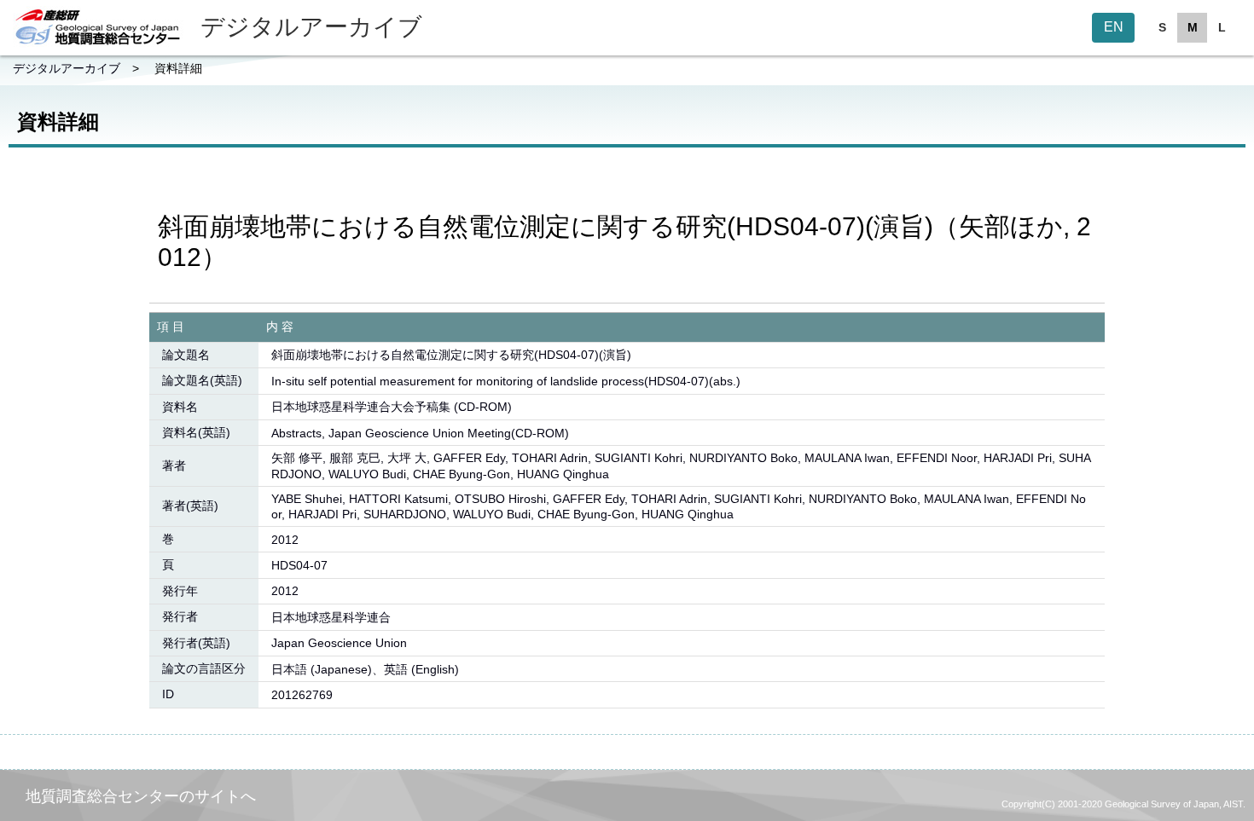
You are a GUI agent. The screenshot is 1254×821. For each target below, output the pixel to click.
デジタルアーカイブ (66, 68)
